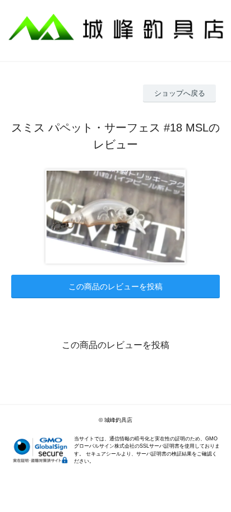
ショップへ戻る (179, 93)
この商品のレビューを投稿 (115, 286)
